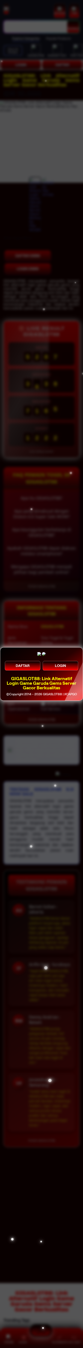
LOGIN (60, 666)
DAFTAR (23, 666)
